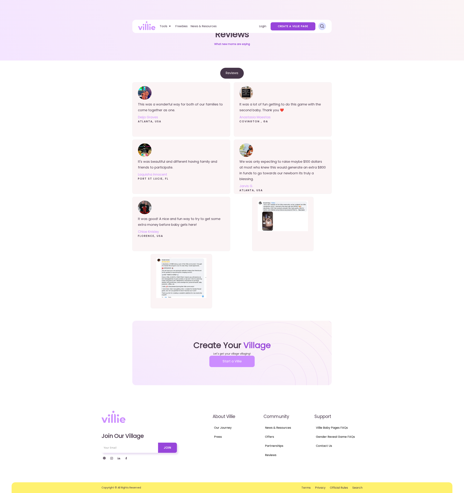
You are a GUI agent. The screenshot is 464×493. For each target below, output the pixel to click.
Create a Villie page (293, 26)
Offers (269, 437)
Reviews (270, 455)
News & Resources (203, 26)
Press (218, 437)
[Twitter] (104, 458)
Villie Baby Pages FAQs (332, 428)
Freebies (181, 26)
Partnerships (274, 446)
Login (262, 26)
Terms (306, 488)
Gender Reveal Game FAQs (335, 437)
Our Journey (223, 428)
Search (357, 488)
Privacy (320, 488)
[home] (146, 25)
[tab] (232, 73)
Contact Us (324, 446)
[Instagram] (112, 458)
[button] (165, 26)
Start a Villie (232, 361)
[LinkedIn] (119, 458)
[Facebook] (126, 458)
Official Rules (339, 488)
